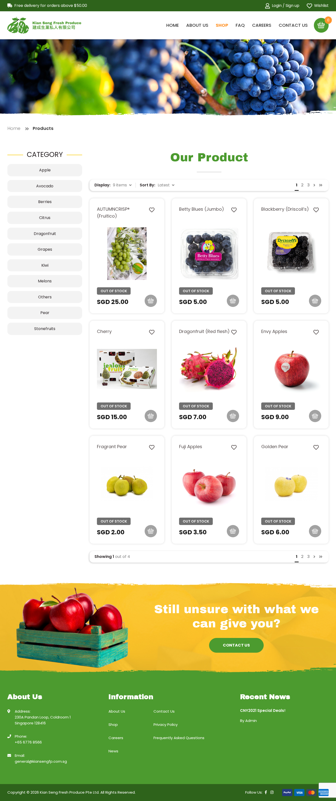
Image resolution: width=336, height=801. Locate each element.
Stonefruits (44, 328)
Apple (45, 170)
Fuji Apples (190, 446)
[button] (122, 185)
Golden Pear (274, 446)
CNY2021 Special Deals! (263, 710)
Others (45, 297)
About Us (197, 25)
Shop (222, 25)
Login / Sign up (285, 5)
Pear (44, 313)
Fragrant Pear (112, 446)
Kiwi (44, 265)
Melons (45, 281)
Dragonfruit (45, 233)
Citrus (44, 218)
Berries (45, 202)
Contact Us (293, 25)
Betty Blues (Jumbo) (201, 209)
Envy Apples (274, 331)
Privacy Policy (165, 724)
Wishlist (321, 5)
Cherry (104, 331)
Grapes (45, 249)
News (113, 751)
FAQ (240, 25)
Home (172, 25)
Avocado (44, 186)
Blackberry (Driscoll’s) (285, 209)
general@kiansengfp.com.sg (41, 761)
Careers (261, 25)
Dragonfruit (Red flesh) (204, 331)
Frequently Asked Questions (178, 737)
